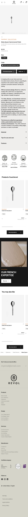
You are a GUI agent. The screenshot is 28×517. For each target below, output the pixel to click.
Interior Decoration (5, 435)
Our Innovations (4, 418)
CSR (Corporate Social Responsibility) (9, 452)
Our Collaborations (5, 414)
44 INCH (4, 57)
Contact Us (3, 446)
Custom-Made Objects (6, 436)
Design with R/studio (12, 39)
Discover (5, 281)
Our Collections (4, 397)
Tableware (8, 352)
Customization (4, 431)
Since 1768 (3, 450)
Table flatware (16, 352)
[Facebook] (2, 479)
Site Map (4, 495)
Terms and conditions (7, 499)
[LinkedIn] (7, 479)
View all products (13, 232)
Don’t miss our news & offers (8, 362)
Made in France (4, 453)
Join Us (3, 448)
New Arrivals (4, 395)
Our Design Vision (5, 416)
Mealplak (3, 404)
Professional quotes (7, 71)
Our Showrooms (5, 429)
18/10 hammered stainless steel (11, 65)
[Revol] (14, 379)
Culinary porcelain (5, 401)
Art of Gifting (4, 433)
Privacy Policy (5, 505)
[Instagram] (5, 479)
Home (2, 352)
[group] (13, 202)
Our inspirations (4, 419)
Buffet (2, 402)
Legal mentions (6, 502)
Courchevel (4, 39)
